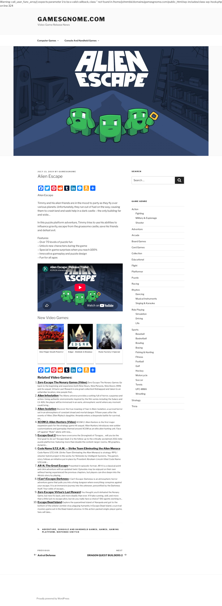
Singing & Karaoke (145, 303)
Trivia (134, 406)
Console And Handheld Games (81, 40)
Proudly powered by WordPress (53, 598)
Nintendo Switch (68, 532)
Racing (135, 283)
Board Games (139, 241)
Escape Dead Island (50, 502)
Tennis (139, 384)
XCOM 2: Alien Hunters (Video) (57, 422)
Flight (134, 265)
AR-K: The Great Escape (53, 465)
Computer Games (46, 40)
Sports (135, 329)
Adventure (49, 529)
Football (140, 361)
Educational (138, 259)
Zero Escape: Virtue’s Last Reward (59, 492)
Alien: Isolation (47, 408)
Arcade (135, 235)
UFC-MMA (141, 389)
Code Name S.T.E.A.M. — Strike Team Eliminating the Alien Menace (79, 448)
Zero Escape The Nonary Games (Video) (62, 382)
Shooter (140, 222)
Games (103, 529)
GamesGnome (67, 171)
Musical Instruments (146, 298)
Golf (138, 366)
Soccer (139, 380)
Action (135, 209)
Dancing (140, 294)
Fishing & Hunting (145, 352)
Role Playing (138, 309)
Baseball (140, 333)
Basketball (141, 338)
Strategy (136, 400)
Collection (137, 253)
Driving (139, 318)
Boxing (139, 347)
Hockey (140, 370)
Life (137, 323)
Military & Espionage (146, 218)
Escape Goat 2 (47, 435)
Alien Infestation (48, 395)
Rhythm (136, 289)
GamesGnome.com (71, 19)
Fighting (140, 213)
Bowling (140, 343)
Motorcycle (141, 375)
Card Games (138, 247)
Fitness (139, 357)
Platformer (137, 271)
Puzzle (135, 277)
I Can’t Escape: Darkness (53, 478)
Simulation (141, 313)
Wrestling (140, 393)
